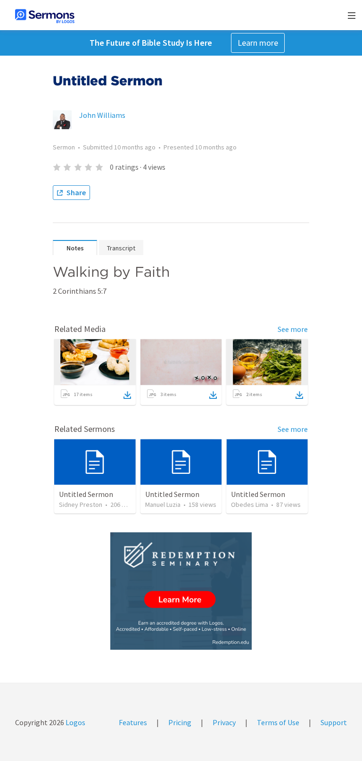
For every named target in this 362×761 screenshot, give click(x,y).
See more (293, 329)
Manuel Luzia (163, 504)
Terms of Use (278, 722)
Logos (74, 722)
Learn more (258, 42)
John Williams (102, 115)
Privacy (224, 722)
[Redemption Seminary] (181, 591)
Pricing (179, 722)
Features (133, 722)
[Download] (127, 395)
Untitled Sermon (86, 494)
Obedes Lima (249, 504)
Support (334, 722)
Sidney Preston (80, 504)
